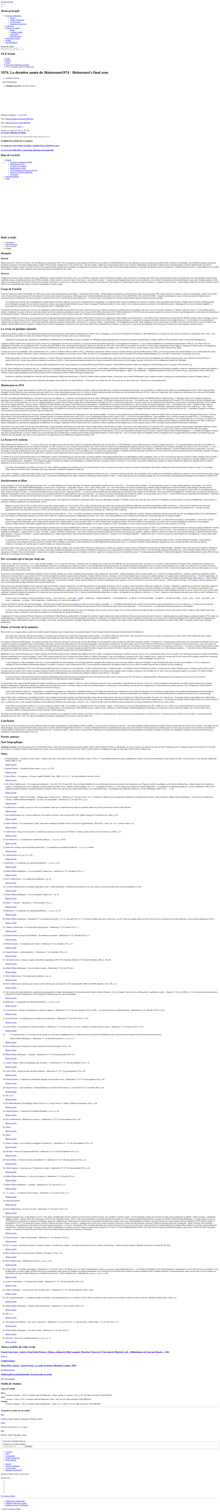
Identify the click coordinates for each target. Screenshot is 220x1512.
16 (186, 370)
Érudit (12, 30)
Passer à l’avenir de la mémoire (21, 172)
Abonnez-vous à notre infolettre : (15, 1444)
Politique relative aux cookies (16, 1503)
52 (76, 592)
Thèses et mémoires (17, 20)
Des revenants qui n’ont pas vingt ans (23, 170)
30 (72, 457)
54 (189, 604)
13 (158, 352)
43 (198, 534)
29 (115, 453)
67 (59, 687)
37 (167, 494)
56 (9, 622)
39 (135, 496)
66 (83, 679)
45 (180, 550)
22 (133, 404)
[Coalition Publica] (8, 1496)
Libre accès (14, 34)
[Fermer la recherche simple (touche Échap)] (4, 4)
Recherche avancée (12, 38)
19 (148, 392)
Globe (8, 63)
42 (184, 524)
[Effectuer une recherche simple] (2, 4)
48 (199, 578)
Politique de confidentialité (15, 1501)
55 (81, 612)
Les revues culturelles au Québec (17, 65)
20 (172, 398)
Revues (12, 18)
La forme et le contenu (18, 166)
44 (69, 544)
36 (95, 490)
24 (185, 408)
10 (192, 344)
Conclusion (14, 174)
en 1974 (17, 164)
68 (209, 693)
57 (118, 638)
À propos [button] (9, 28)
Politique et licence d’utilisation (17, 1505)
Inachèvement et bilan (18, 168)
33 (73, 459)
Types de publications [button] (13, 16)
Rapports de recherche (18, 24)
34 (171, 459)
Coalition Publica (16, 32)
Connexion (10, 26)
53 (78, 600)
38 (6, 496)
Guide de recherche (13, 1458)
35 (82, 469)
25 (162, 429)
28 (127, 449)
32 (56, 459)
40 (125, 510)
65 (108, 673)
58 (58, 646)
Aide (7, 1454)
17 (209, 376)
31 (39, 459)
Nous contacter (11, 1460)
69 (64, 710)
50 (53, 582)
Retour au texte (11, 765)
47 (195, 576)
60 (90, 650)
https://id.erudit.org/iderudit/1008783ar (19, 119)
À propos (16, 28)
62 (135, 658)
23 (199, 406)
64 (70, 671)
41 (117, 514)
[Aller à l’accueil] (7, 2)
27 (173, 445)
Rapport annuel (15, 36)
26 (121, 433)
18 (137, 380)
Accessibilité (10, 1456)
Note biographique (12, 176)
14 (191, 365)
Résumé (8, 160)
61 (18, 658)
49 (163, 580)
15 (135, 368)
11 (135, 348)
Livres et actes (15, 22)
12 (84, 352)
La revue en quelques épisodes (21, 162)
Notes (8, 179)
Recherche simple (7, 46)
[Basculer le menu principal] (2, 6)
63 (181, 664)
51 (99, 590)
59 (181, 646)
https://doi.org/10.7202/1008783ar (18, 123)
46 (73, 564)
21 (132, 400)
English (8, 40)
